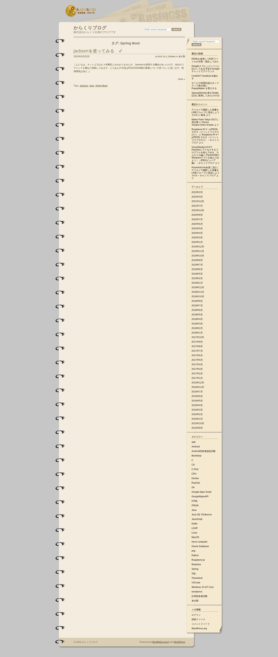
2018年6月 (197, 310)
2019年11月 (198, 251)
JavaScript (197, 519)
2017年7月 (197, 351)
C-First (195, 469)
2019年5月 (197, 274)
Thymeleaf (197, 578)
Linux (194, 532)
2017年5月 (197, 360)
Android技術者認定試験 (204, 451)
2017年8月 (197, 346)
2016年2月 (197, 414)
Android (196, 446)
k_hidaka (170, 56)
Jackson (84, 85)
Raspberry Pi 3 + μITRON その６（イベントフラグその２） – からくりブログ (205, 138)
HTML (195, 501)
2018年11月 (198, 292)
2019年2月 (197, 278)
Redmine (196, 564)
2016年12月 (198, 382)
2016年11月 (198, 387)
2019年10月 (198, 255)
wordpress (197, 591)
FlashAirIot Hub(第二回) (204, 167)
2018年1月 (197, 332)
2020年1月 (197, 242)
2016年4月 (197, 405)
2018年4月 (197, 319)
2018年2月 (197, 328)
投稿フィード (198, 619)
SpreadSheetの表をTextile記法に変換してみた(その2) (205, 94)
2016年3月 (197, 409)
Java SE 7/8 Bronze (202, 514)
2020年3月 (197, 237)
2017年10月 (198, 337)
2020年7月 (197, 219)
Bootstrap (196, 455)
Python (195, 555)
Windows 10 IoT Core (203, 587)
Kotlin (194, 523)
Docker (195, 478)
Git (193, 487)
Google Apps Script (201, 492)
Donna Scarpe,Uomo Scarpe (203, 123)
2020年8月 (197, 215)
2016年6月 (197, 396)
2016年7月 (197, 391)
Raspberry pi (198, 560)
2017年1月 (197, 378)
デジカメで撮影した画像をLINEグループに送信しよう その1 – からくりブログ (205, 173)
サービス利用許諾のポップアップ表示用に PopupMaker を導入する (205, 86)
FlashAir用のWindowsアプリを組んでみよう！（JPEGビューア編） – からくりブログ (205, 159)
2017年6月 (197, 355)
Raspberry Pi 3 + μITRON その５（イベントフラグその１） (205, 132)
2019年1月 (197, 283)
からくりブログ (90, 27)
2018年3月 (197, 323)
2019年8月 (197, 260)
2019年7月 (197, 264)
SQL (194, 573)
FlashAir (196, 483)
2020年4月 (197, 233)
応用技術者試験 (199, 596)
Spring (195, 569)
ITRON (195, 505)
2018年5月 (197, 314)
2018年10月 (198, 296)
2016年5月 (197, 400)
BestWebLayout (160, 642)
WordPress (179, 642)
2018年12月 (198, 287)
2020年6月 (197, 224)
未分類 (181, 56)
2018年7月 (197, 305)
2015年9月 (197, 428)
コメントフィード (201, 624)
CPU (194, 473)
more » (181, 79)
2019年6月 (197, 269)
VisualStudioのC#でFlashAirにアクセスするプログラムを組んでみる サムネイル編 (205, 151)
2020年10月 (198, 210)
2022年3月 (197, 196)
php (194, 551)
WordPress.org (199, 628)
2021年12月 (198, 201)
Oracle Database (200, 546)
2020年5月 (197, 228)
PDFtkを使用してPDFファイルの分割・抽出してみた (205, 60)
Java (91, 85)
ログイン (196, 615)
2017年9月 (197, 341)
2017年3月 (197, 369)
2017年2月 (197, 373)
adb (194, 442)
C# (193, 464)
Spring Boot (101, 85)
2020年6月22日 (82, 56)
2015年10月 (198, 423)
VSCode (196, 582)
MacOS (195, 537)
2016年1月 (197, 419)
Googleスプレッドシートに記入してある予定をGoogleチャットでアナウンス (206, 69)
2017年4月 (197, 364)
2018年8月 (197, 301)
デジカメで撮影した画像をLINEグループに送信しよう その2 (205, 112)
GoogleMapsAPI (200, 496)
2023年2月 (197, 192)
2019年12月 (198, 246)
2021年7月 (197, 206)
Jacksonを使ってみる (94, 50)
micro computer (199, 541)
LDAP (195, 528)
